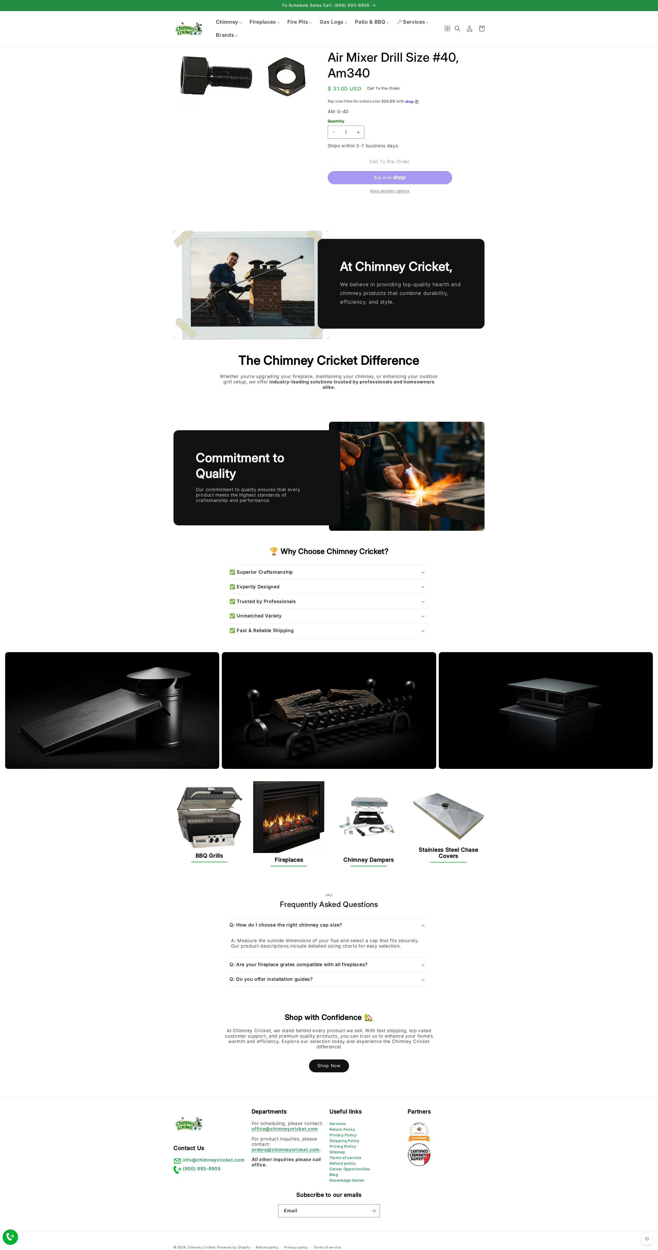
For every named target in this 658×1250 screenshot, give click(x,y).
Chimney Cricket (202, 1247)
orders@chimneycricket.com (286, 1149)
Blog (334, 1174)
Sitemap (337, 1152)
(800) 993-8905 (201, 1168)
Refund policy (343, 1163)
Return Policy (342, 1129)
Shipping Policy (345, 1140)
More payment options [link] (389, 191)
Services (338, 1123)
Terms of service (345, 1157)
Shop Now (329, 1065)
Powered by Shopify (233, 1247)
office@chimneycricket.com (285, 1128)
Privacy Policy (343, 1135)
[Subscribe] (373, 1211)
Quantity (336, 121)
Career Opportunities (350, 1169)
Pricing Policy (343, 1146)
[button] (457, 28)
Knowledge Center (347, 1180)
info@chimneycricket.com (213, 1160)
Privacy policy (296, 1247)
